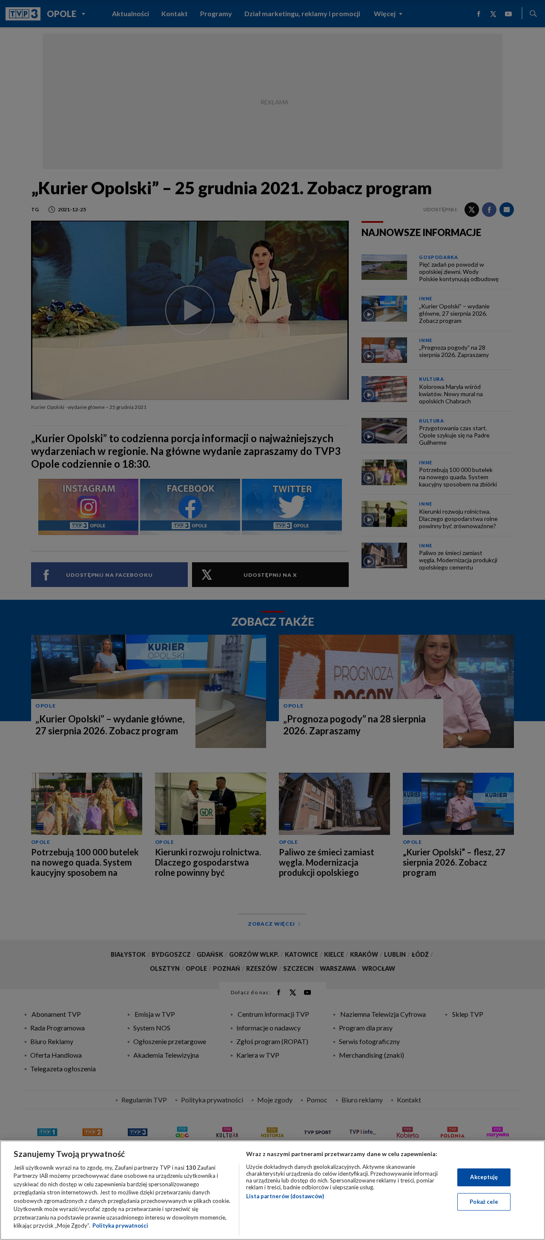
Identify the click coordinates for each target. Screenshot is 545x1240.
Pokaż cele (484, 1201)
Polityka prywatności (120, 1225)
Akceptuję (484, 1177)
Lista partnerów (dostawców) (285, 1196)
